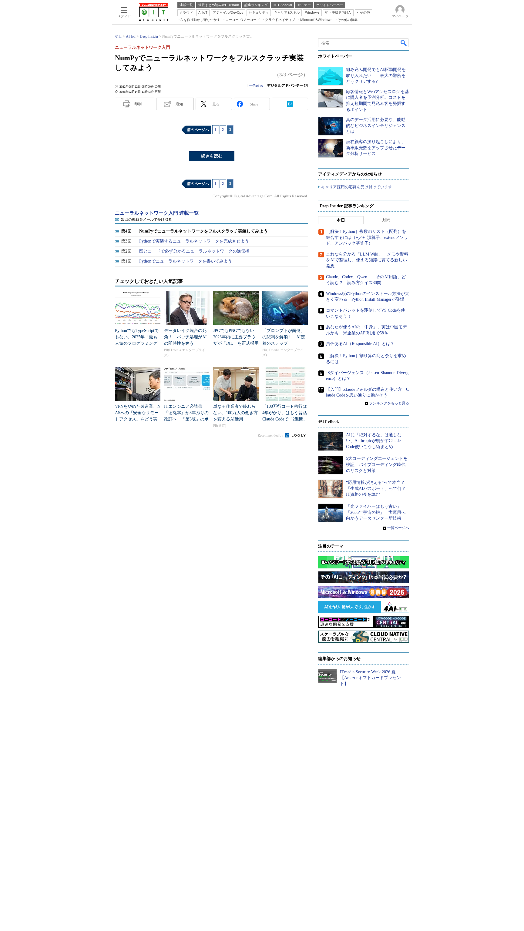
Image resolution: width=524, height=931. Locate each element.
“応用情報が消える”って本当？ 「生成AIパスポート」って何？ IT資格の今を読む (378, 488)
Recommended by (271, 435)
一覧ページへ (398, 528)
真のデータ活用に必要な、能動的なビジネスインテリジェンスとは (375, 125)
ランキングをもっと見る (389, 403)
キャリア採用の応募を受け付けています (356, 187)
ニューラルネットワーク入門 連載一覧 (157, 213)
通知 (179, 104)
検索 (403, 43)
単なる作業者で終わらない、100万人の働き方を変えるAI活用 (235, 412)
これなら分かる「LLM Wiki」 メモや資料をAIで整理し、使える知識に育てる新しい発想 (367, 260)
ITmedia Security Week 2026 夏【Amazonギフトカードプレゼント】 (370, 678)
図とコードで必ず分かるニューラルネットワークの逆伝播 (194, 251)
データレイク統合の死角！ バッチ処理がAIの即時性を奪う (185, 337)
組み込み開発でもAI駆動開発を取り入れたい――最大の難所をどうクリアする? (376, 75)
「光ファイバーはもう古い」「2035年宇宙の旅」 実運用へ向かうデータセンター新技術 (375, 512)
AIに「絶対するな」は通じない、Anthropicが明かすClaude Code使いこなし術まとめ (373, 441)
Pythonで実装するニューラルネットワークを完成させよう (194, 241)
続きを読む (211, 156)
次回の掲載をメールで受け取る (146, 219)
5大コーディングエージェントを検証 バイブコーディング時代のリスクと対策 (377, 464)
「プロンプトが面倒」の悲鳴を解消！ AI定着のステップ (283, 337)
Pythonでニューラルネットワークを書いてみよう (185, 261)
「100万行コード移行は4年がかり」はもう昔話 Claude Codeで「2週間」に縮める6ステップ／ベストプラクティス (286, 419)
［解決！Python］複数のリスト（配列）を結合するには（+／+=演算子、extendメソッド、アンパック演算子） (367, 237)
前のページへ (198, 130)
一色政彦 (256, 85)
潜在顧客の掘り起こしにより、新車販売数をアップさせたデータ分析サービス (375, 147)
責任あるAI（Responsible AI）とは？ (360, 343)
